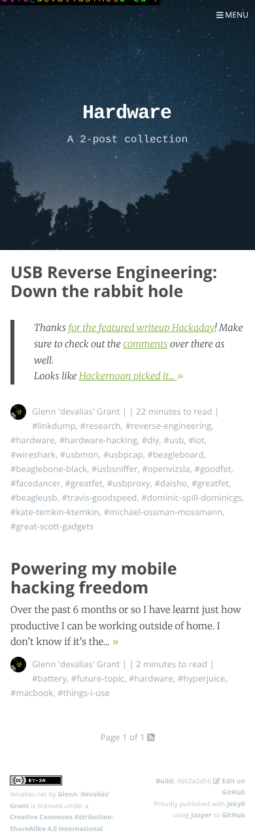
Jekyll (236, 803)
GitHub (233, 814)
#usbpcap (123, 454)
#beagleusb (34, 497)
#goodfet (212, 469)
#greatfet (84, 483)
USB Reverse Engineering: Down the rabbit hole (113, 281)
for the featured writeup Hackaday (141, 328)
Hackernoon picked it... (128, 376)
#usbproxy (128, 483)
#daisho (170, 483)
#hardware (32, 440)
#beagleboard (176, 454)
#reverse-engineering (169, 426)
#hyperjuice (202, 678)
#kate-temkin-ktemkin (54, 512)
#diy (151, 440)
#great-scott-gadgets (52, 526)
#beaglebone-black (48, 469)
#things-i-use (84, 693)
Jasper (201, 814)
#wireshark (33, 454)
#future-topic (97, 678)
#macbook (31, 693)
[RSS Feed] (150, 737)
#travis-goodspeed (99, 497)
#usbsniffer (114, 469)
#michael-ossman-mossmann (163, 512)
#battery (49, 678)
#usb (173, 440)
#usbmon (79, 454)
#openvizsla (166, 469)
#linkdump (54, 426)
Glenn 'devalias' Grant (76, 411)
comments (145, 344)
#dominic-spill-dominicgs (191, 497)
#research (100, 426)
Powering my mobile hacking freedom (93, 578)
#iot (196, 440)
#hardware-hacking (98, 440)
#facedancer (35, 483)
